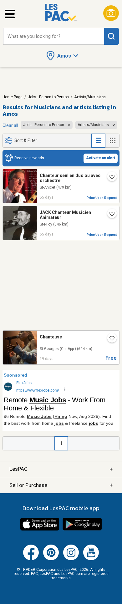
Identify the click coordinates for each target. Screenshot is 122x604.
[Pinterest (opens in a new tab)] (51, 559)
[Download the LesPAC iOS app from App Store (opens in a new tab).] (39, 529)
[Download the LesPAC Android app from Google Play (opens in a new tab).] (82, 529)
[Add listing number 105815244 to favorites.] (109, 215)
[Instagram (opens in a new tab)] (71, 559)
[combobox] (53, 36)
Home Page (13, 97)
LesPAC (61, 469)
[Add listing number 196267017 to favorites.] (109, 339)
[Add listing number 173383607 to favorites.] (109, 178)
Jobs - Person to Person (48, 97)
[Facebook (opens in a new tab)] (31, 559)
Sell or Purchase (61, 485)
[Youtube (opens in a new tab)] (91, 559)
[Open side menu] (9, 14)
